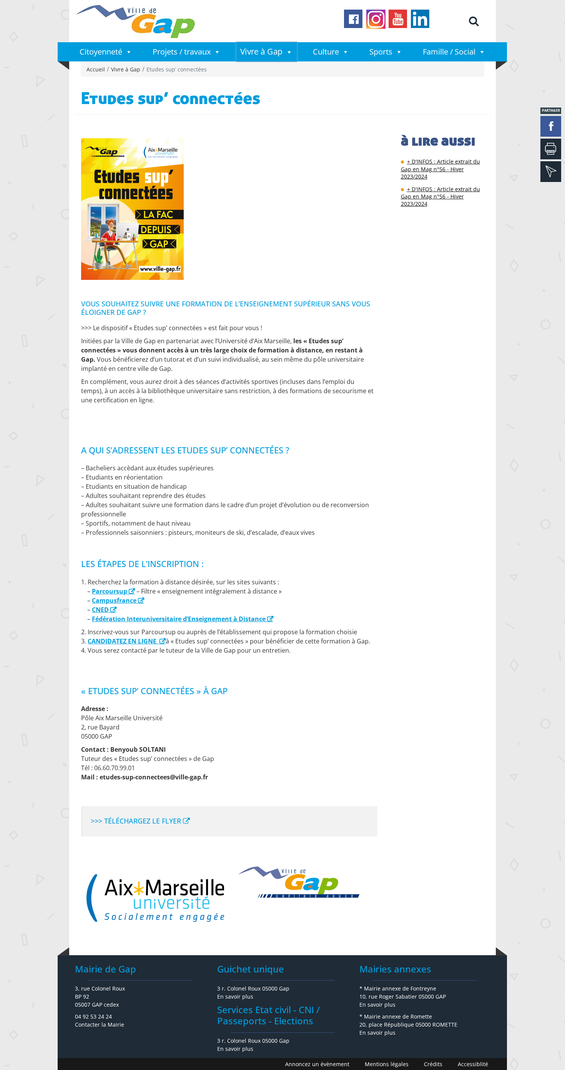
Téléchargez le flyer (142, 820)
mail (550, 171)
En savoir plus (235, 996)
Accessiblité (473, 1064)
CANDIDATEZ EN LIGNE (123, 641)
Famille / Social (449, 51)
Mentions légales (387, 1064)
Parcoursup (109, 591)
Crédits (433, 1064)
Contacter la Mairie (99, 1024)
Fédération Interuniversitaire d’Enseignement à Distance (179, 619)
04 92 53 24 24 (93, 1016)
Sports (380, 51)
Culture (326, 51)
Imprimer (550, 149)
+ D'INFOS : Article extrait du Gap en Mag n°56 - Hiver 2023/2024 (440, 169)
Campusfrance (114, 600)
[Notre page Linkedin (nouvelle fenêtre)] (420, 19)
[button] (473, 21)
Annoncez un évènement (317, 1064)
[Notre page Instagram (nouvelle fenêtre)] (376, 19)
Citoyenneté (101, 51)
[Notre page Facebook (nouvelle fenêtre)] (353, 19)
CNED (100, 609)
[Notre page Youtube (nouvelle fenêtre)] (398, 19)
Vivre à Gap (261, 51)
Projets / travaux (182, 51)
